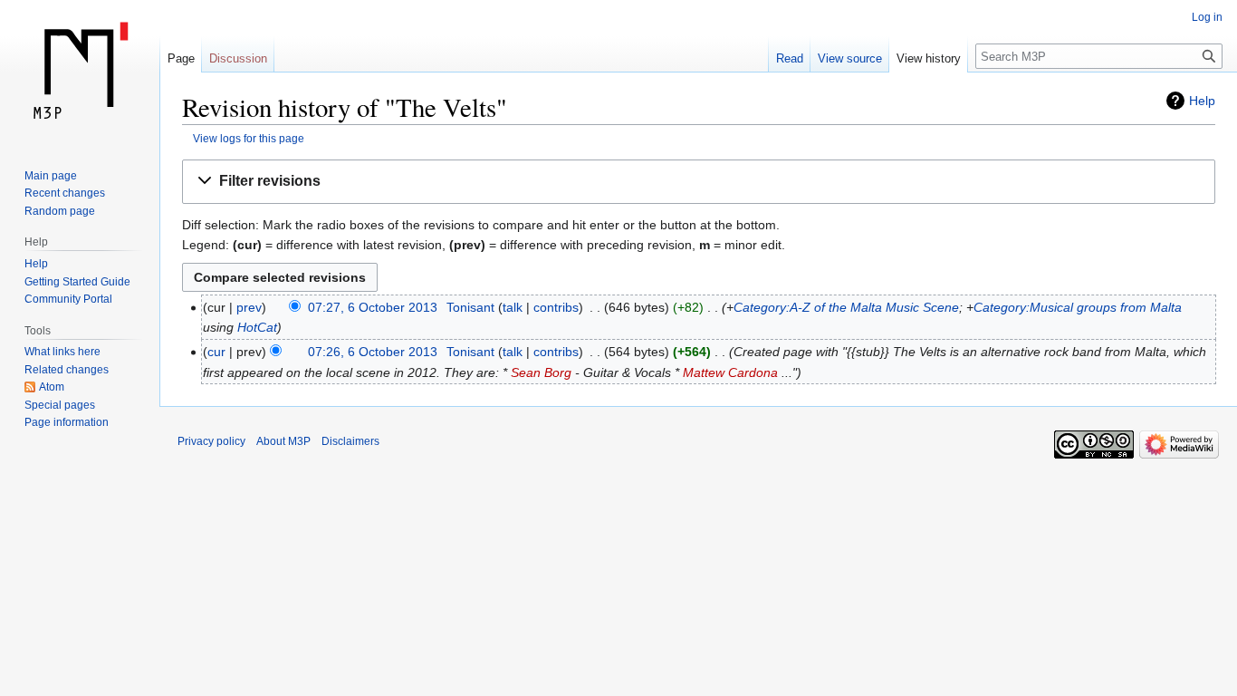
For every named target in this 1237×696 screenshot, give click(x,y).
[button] (698, 181)
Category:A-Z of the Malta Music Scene (846, 307)
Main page (50, 175)
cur (216, 351)
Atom (51, 387)
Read (789, 58)
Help (1202, 100)
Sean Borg (541, 372)
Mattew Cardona (730, 372)
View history (929, 58)
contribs (556, 307)
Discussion (238, 58)
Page (181, 58)
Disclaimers (350, 441)
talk (513, 307)
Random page (59, 211)
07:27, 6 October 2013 (372, 307)
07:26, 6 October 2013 (372, 351)
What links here (62, 351)
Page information (66, 422)
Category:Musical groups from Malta (1077, 307)
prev (249, 307)
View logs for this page (248, 138)
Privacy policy (211, 441)
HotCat (257, 327)
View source (850, 58)
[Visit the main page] (79, 72)
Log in (1207, 17)
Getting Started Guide (77, 282)
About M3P (283, 441)
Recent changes (64, 193)
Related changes (66, 369)
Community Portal (68, 299)
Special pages (59, 405)
